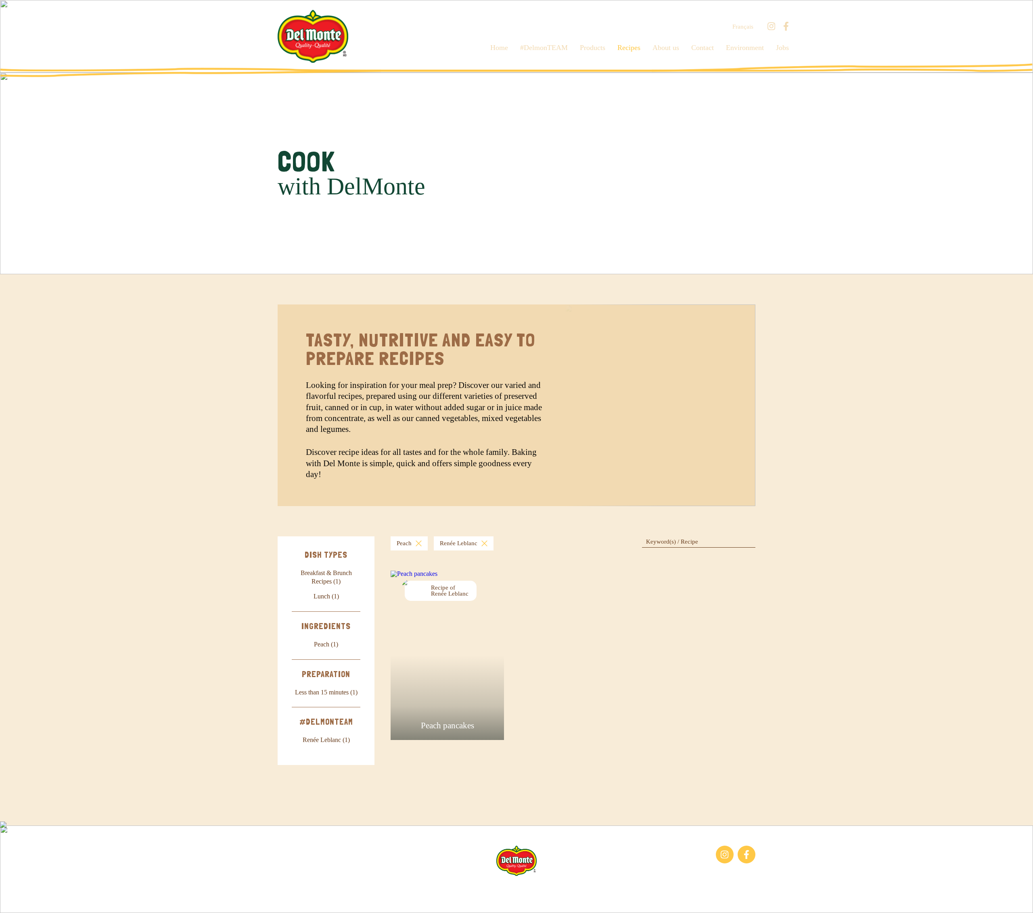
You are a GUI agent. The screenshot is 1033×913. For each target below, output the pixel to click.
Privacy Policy (605, 888)
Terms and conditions (550, 888)
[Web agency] (13, 899)
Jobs (782, 48)
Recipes (628, 48)
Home (499, 48)
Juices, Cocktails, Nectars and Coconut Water (315, 867)
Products (592, 48)
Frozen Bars (293, 849)
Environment (745, 48)
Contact (702, 48)
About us (665, 48)
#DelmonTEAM (544, 48)
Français (742, 27)
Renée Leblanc (458, 543)
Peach (404, 543)
